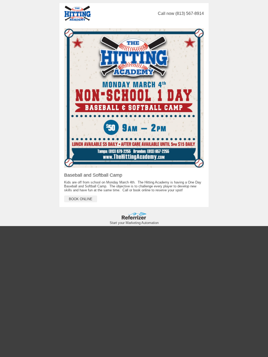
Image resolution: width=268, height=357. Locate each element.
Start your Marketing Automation (134, 223)
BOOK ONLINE (80, 199)
